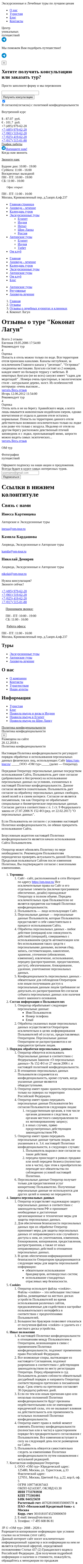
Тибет (22, 248)
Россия (22, 233)
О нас (14, 10)
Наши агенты (19, 689)
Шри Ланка (26, 229)
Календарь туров (21, 211)
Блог (13, 17)
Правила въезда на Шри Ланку (31, 720)
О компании (18, 678)
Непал (22, 226)
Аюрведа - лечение (23, 208)
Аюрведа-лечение (22, 294)
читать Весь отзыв (14, 390)
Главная (15, 258)
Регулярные (18, 290)
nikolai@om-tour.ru (14, 574)
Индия (22, 222)
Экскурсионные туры (24, 215)
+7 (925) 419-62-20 (14, 137)
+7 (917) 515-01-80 (14, 140)
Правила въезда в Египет (27, 717)
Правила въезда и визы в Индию (32, 713)
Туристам (16, 14)
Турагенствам (19, 685)
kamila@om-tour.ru (14, 551)
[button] (4, 41)
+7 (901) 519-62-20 (14, 133)
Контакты (16, 21)
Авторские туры (21, 237)
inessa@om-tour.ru (14, 529)
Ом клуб (15, 251)
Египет (23, 218)
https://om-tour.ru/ (43, 882)
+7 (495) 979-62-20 (14, 129)
